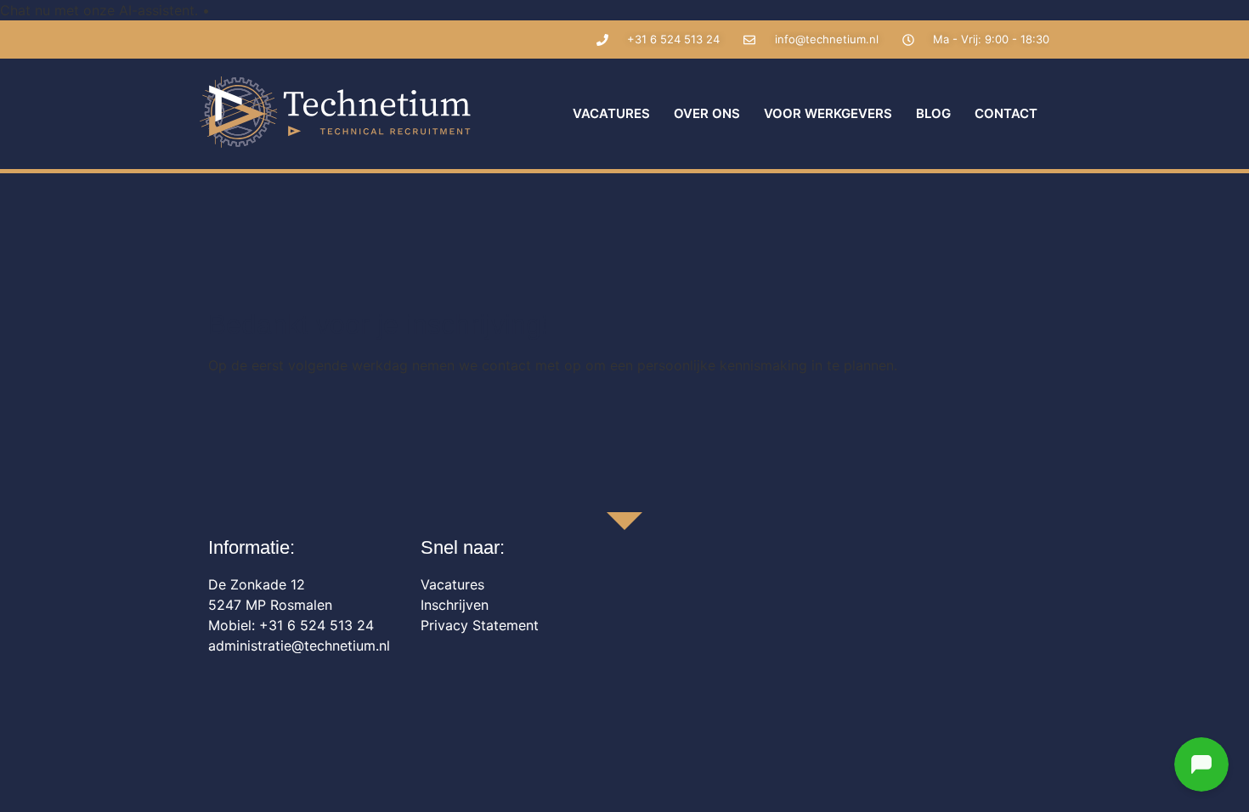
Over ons (707, 113)
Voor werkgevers (828, 113)
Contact (1006, 113)
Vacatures (611, 113)
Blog (933, 113)
